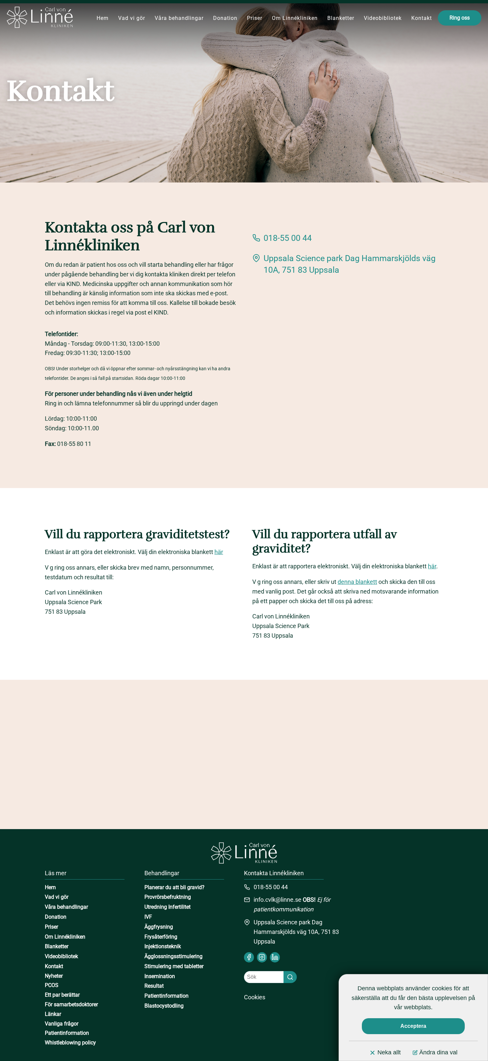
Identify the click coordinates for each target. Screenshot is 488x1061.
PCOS (51, 985)
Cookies (254, 997)
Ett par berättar (62, 995)
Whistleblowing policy (70, 1042)
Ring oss (459, 18)
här (218, 551)
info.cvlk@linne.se (277, 899)
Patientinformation (67, 1033)
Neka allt (389, 1052)
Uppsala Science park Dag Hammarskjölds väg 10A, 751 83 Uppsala (350, 264)
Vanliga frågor (61, 1024)
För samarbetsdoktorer (71, 1004)
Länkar (53, 1014)
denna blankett (357, 581)
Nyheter (54, 976)
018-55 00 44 (288, 238)
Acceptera (413, 1026)
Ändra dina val (438, 1052)
